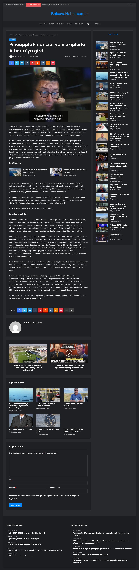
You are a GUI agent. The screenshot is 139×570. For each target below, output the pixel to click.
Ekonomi (60, 24)
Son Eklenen (113, 34)
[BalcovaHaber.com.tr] (69, 13)
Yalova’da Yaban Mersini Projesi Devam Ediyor (73, 430)
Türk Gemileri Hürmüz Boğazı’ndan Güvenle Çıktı (118, 166)
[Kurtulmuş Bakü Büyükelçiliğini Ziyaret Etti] (102, 65)
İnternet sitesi (55, 487)
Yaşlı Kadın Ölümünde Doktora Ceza (118, 186)
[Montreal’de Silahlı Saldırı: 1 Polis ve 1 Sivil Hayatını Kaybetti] (102, 207)
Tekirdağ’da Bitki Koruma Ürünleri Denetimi (46, 405)
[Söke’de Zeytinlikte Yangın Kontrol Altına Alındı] (102, 217)
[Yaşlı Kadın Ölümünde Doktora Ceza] (102, 188)
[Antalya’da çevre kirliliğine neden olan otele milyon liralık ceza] (102, 106)
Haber (51, 24)
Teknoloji (79, 24)
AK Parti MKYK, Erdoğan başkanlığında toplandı (119, 226)
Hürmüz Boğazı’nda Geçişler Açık (47, 430)
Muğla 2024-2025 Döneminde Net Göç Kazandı (118, 44)
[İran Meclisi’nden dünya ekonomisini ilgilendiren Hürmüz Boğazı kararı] (21, 395)
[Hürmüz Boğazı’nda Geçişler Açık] (48, 420)
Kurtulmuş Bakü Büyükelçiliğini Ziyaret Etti (56, 4)
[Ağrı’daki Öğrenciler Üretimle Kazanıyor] (56, 172)
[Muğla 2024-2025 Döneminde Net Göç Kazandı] (15, 172)
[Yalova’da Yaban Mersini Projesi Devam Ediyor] (76, 420)
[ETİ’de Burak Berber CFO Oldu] (21, 420)
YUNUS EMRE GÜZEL (19, 57)
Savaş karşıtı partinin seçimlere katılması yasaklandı (118, 116)
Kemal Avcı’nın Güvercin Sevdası (73, 405)
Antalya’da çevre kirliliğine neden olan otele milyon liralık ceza (119, 105)
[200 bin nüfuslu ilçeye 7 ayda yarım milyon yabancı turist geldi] (102, 96)
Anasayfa (42, 24)
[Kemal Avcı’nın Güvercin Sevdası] (76, 395)
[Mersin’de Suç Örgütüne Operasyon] (102, 147)
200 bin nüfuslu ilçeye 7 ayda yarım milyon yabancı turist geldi (119, 95)
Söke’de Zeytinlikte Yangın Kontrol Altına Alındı (118, 216)
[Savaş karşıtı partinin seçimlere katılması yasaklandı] (102, 117)
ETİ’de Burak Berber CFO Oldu (20, 429)
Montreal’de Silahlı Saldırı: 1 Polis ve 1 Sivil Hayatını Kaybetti (118, 206)
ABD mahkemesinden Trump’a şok (118, 84)
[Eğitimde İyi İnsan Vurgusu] (102, 238)
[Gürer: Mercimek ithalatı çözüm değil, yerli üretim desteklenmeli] (102, 137)
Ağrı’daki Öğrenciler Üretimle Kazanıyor (118, 54)
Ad (10, 479)
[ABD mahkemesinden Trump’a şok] (102, 86)
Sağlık (69, 24)
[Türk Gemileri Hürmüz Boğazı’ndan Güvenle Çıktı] (102, 167)
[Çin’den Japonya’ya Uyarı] (102, 157)
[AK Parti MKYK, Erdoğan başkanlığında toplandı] (102, 228)
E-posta (12, 487)
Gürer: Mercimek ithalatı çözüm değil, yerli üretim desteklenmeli (119, 136)
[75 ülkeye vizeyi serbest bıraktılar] (102, 127)
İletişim (97, 24)
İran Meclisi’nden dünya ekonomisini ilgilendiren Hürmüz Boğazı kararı (18, 406)
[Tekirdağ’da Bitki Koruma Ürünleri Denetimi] (48, 395)
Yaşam (88, 24)
